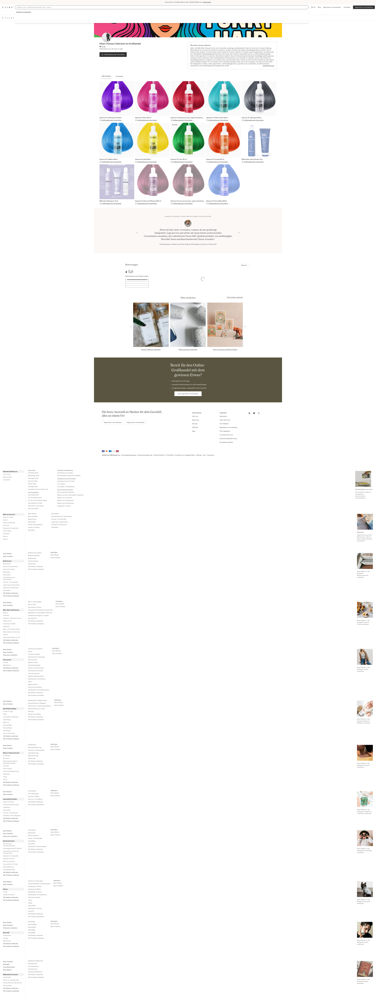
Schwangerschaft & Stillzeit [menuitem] (12, 848)
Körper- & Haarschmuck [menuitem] (11, 753)
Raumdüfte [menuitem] (55, 513)
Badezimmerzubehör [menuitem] (35, 553)
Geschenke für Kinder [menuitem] (35, 503)
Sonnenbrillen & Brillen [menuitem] (35, 670)
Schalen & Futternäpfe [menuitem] (35, 881)
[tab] (106, 76)
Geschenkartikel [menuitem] (33, 495)
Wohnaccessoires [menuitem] (9, 514)
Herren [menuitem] (5, 536)
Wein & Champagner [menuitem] (35, 602)
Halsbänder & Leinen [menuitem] (35, 892)
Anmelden (347, 7)
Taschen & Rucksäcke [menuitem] (35, 649)
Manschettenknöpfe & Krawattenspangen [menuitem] (10, 762)
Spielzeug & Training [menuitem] (35, 908)
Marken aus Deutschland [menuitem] (65, 500)
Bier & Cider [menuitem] (32, 604)
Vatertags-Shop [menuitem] (33, 478)
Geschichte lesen (268, 65)
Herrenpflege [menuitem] (7, 725)
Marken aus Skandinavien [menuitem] (65, 503)
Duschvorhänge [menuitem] (33, 561)
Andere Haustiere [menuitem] (8, 894)
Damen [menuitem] (5, 520)
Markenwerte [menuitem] (7, 477)
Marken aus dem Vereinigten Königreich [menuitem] (70, 495)
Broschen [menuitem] (6, 758)
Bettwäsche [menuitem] (32, 522)
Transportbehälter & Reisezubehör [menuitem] (39, 883)
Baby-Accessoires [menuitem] (9, 861)
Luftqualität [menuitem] (32, 830)
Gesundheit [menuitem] (32, 905)
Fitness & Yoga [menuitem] (8, 711)
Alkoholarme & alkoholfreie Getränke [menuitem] (40, 612)
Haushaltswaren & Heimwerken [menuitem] (61, 516)
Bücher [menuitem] (5, 539)
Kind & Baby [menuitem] (7, 531)
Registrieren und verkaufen (332, 7)
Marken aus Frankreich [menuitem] (64, 497)
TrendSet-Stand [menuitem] (33, 473)
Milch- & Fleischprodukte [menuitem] (11, 629)
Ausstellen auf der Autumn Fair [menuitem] (38, 489)
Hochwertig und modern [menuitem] (65, 473)
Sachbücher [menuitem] (7, 977)
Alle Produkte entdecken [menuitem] (11, 596)
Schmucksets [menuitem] (7, 768)
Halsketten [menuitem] (6, 774)
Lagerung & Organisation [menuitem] (59, 522)
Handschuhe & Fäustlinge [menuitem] (36, 657)
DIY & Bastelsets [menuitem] (33, 793)
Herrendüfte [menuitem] (32, 927)
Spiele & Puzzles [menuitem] (8, 802)
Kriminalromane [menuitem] (33, 966)
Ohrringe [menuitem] (6, 766)
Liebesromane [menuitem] (32, 969)
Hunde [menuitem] (5, 892)
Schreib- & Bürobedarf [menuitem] (10, 813)
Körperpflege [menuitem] (7, 728)
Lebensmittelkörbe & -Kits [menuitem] (11, 637)
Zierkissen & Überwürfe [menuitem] (59, 524)
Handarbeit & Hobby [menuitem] (10, 799)
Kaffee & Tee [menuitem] (7, 621)
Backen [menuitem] (5, 612)
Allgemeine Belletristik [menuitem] (35, 961)
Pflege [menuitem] (30, 903)
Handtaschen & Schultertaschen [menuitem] (38, 690)
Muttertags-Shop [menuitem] (33, 475)
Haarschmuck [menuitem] (32, 659)
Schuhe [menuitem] (5, 662)
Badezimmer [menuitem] (32, 519)
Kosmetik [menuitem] (6, 932)
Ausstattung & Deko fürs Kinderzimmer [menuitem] (11, 852)
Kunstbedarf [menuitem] (32, 791)
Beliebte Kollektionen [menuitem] (10, 471)
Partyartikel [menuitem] (7, 810)
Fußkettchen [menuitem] (32, 744)
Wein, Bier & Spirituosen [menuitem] (11, 610)
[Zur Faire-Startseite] (7, 7)
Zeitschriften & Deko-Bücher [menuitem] (12, 983)
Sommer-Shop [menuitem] (33, 481)
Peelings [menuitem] (31, 711)
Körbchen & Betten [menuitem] (34, 897)
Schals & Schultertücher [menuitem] (36, 668)
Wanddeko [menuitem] (54, 527)
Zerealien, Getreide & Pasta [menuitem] (12, 618)
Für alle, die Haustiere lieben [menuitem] (37, 500)
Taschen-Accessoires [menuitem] (35, 687)
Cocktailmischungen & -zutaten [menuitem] (38, 615)
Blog (319, 7)
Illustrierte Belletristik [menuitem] (35, 972)
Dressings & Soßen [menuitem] (9, 623)
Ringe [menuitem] (5, 777)
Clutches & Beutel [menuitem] (34, 654)
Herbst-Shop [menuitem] (32, 484)
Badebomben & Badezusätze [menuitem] (37, 700)
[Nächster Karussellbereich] (239, 232)
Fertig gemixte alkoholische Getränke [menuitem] (40, 610)
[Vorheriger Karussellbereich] (137, 232)
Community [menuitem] (7, 474)
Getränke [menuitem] (6, 615)
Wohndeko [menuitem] (31, 530)
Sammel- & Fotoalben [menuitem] (35, 799)
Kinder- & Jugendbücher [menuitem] (11, 980)
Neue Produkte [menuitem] (33, 516)
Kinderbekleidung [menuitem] (9, 869)
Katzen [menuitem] (5, 889)
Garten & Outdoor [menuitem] (34, 527)
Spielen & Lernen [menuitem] (8, 858)
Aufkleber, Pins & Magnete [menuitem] (11, 815)
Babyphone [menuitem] (31, 833)
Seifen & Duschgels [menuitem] (34, 714)
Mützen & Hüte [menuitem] (33, 662)
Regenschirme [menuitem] (33, 684)
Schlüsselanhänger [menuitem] (34, 665)
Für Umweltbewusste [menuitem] (35, 497)
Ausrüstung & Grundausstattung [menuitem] (9, 844)
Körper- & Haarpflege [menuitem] (35, 838)
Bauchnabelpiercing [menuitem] (34, 747)
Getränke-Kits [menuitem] (32, 618)
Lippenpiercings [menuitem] (33, 753)
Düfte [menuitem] (5, 714)
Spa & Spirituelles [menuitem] (9, 733)
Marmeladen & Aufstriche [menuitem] (11, 632)
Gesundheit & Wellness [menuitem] (10, 717)
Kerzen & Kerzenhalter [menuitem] (35, 524)
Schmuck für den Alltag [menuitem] (35, 506)
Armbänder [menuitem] (6, 755)
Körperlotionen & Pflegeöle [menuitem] (37, 703)
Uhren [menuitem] (30, 681)
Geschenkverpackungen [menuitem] (11, 804)
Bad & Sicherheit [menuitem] (8, 841)
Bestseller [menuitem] (6, 964)
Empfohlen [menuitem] (6, 480)
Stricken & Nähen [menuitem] (33, 796)
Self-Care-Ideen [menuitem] (33, 508)
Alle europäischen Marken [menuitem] (65, 492)
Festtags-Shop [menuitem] (33, 486)
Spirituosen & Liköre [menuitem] (34, 607)
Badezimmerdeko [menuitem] (34, 555)
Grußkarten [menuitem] (6, 807)
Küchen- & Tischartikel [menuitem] (58, 519)
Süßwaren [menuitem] (6, 626)
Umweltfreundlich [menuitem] (9, 967)
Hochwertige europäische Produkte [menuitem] (68, 475)
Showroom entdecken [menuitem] (10, 655)
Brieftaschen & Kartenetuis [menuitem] (37, 679)
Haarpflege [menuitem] (7, 719)
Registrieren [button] (207, 2)
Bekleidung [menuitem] (7, 665)
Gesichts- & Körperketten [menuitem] (36, 750)
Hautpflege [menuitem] (7, 730)
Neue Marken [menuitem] (32, 513)
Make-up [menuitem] (6, 722)
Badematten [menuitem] (32, 558)
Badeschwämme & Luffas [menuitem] (36, 708)
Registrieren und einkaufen (364, 7)
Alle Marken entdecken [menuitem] (10, 593)
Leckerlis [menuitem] (31, 911)
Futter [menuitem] (30, 900)
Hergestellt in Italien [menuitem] (64, 506)
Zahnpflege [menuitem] (32, 841)
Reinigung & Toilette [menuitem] (34, 886)
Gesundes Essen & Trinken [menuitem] (66, 481)
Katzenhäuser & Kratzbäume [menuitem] (37, 894)
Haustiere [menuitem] (6, 533)
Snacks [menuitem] (5, 634)
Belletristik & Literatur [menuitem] (10, 974)
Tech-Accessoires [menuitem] (33, 673)
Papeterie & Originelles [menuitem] (10, 528)
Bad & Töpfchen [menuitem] (33, 835)
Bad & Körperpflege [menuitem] (9, 708)
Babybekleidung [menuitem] (8, 867)
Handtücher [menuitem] (32, 564)
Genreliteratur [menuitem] (32, 963)
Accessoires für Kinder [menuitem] (10, 864)
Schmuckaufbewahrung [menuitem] (11, 771)
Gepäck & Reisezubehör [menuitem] (36, 676)
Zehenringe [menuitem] (31, 758)
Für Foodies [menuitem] (61, 484)
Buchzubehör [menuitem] (7, 985)
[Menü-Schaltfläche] (2, 18)
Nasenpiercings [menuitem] (33, 755)
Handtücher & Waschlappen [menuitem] (37, 846)
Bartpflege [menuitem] (31, 921)
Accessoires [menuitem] (7, 659)
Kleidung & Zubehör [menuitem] (34, 889)
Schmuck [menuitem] (6, 525)
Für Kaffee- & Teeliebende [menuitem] (66, 486)
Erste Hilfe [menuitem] (31, 844)
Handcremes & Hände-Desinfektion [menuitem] (39, 706)
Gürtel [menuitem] (30, 651)
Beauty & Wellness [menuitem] (9, 522)
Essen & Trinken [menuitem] (8, 517)
